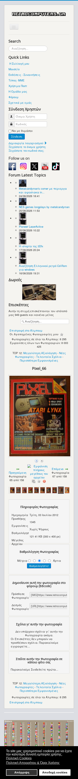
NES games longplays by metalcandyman (44, 207)
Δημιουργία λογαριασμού (26, 143)
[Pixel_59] (18, 490)
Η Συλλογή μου (19, 63)
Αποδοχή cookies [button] (54, 772)
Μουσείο (14, 69)
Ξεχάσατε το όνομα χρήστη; (27, 147)
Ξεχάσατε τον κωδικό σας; (26, 150)
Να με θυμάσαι (22, 131)
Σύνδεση (16, 136)
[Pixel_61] (30, 490)
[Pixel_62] (36, 490)
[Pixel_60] (24, 490)
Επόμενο (57, 469)
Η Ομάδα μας (18, 91)
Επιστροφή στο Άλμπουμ (26, 330)
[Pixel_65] (54, 490)
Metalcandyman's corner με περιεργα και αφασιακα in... (43, 190)
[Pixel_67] (67, 490)
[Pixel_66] (40, 456)
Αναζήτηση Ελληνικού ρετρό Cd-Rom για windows (43, 267)
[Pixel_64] (48, 490)
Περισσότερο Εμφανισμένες (39, 360)
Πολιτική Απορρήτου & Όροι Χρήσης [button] (33, 763)
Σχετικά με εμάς (20, 103)
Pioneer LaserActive (31, 226)
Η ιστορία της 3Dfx (31, 246)
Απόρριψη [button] (21, 772)
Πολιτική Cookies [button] (19, 758)
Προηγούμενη (17, 473)
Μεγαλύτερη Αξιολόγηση (40, 353)
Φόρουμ (14, 97)
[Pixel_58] (12, 490)
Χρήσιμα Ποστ (18, 86)
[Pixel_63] (42, 490)
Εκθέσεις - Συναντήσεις (24, 75)
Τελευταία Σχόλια (49, 357)
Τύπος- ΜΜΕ (17, 80)
